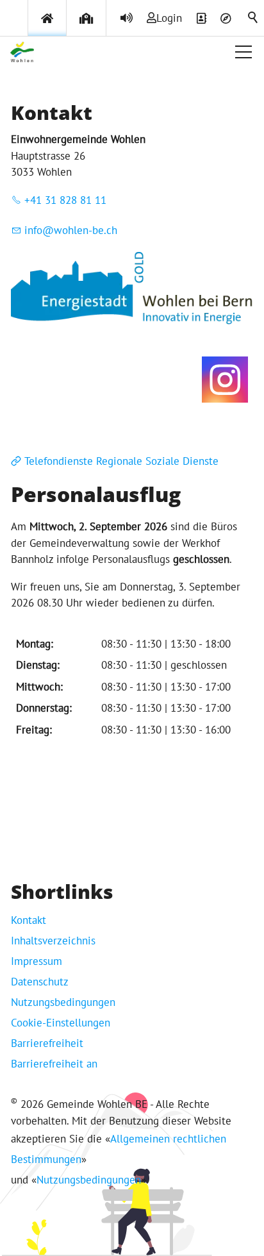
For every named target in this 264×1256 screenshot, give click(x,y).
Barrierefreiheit (47, 1043)
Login (169, 18)
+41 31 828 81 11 (65, 200)
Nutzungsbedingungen (63, 1002)
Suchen (253, 18)
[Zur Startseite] (22, 52)
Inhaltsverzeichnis (53, 941)
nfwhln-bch (72, 230)
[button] (243, 52)
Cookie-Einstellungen (60, 1023)
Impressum (36, 961)
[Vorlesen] (126, 18)
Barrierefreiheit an (54, 1064)
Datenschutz (40, 982)
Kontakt (28, 920)
